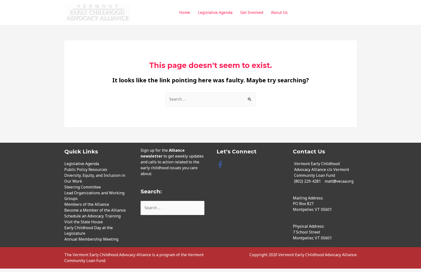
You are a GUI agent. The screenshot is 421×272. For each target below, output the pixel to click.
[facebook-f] (221, 164)
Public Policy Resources (85, 169)
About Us (279, 12)
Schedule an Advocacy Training (92, 216)
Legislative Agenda (215, 12)
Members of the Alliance (86, 204)
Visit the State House (83, 222)
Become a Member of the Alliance (95, 210)
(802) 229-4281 (307, 181)
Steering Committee (82, 187)
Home (184, 12)
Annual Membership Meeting (91, 239)
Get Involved (251, 12)
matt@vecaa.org (339, 181)
